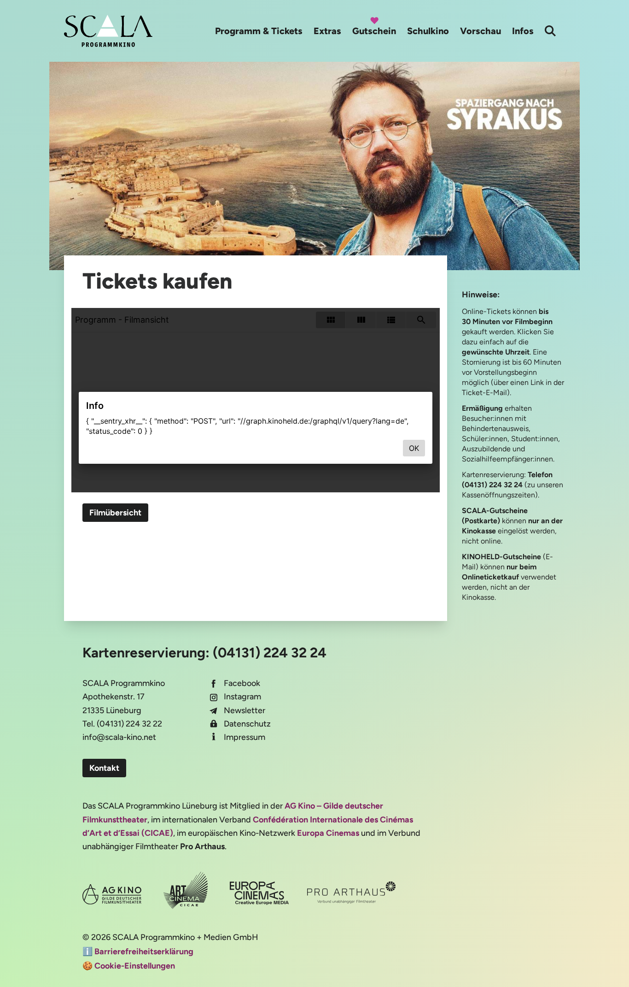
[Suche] (550, 30)
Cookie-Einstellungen (134, 966)
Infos (523, 30)
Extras (327, 30)
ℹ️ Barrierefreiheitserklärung (137, 951)
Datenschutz (247, 724)
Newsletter (244, 710)
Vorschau (480, 30)
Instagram (242, 696)
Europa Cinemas (328, 833)
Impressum (244, 737)
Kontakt (104, 768)
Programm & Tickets (259, 30)
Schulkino (428, 30)
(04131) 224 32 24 (269, 652)
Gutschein (374, 30)
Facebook (242, 683)
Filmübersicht (115, 513)
